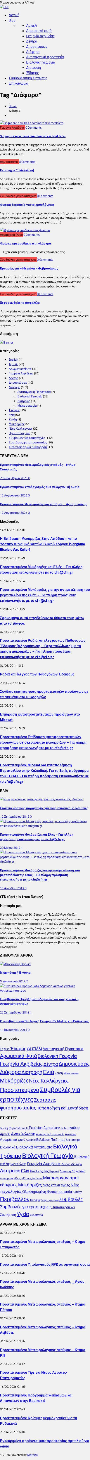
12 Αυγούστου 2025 (14, 495)
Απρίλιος (70, 1134)
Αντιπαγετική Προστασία (34, 391)
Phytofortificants (18, 1128)
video (75, 1127)
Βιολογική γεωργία (40, 62)
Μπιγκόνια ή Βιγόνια (15, 972)
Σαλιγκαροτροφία (50, 1200)
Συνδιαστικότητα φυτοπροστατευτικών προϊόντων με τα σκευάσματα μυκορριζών (44, 694)
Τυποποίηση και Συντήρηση (28, 447)
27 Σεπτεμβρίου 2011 (15, 1012)
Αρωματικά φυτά (39, 30)
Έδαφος (32, 72)
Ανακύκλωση (23, 1134)
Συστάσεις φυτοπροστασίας (28, 442)
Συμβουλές (71, 1199)
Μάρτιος (26, 1178)
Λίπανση (65, 1171)
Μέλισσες (37, 1178)
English (13, 359)
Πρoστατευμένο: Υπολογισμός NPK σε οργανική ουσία (40, 486)
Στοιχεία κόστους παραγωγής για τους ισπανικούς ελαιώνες (44, 808)
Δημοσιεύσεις (36, 46)
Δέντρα (31, 41)
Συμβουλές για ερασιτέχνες (27, 437)
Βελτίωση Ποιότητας (50, 1139)
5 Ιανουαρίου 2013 (13, 981)
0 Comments (33, 127)
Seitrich (65, 1128)
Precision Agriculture (44, 1127)
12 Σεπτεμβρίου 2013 (15, 816)
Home (13, 106)
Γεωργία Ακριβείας (21, 373)
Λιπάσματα (6, 1178)
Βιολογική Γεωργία (29, 396)
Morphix (32, 1454)
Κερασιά (54, 1171)
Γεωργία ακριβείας (40, 36)
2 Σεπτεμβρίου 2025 (14, 478)
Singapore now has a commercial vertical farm (33, 136)
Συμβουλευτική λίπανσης (28, 78)
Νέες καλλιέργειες (56, 1185)
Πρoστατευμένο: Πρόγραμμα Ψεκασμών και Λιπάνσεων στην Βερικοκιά (36, 1397)
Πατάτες (77, 1192)
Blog (12, 20)
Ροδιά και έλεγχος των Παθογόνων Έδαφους (37, 674)
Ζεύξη (13, 419)
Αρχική (14, 15)
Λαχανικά (78, 1171)
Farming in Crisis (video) (17, 170)
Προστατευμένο (19, 433)
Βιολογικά (7, 1147)
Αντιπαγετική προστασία (45, 57)
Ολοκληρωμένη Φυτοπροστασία (47, 1191)
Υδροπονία (36, 1215)
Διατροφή (33, 67)
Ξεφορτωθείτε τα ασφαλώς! (20, 302)
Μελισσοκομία (27, 405)
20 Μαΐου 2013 (10, 847)
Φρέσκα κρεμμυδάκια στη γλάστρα (25, 243)
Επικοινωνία (18, 83)
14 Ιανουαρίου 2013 (14, 1029)
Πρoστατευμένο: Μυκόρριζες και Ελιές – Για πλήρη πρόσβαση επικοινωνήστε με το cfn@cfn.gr (41, 569)
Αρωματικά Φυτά (20, 368)
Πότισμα (35, 1200)
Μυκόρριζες (17, 424)
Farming (4, 1128)
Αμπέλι (31, 25)
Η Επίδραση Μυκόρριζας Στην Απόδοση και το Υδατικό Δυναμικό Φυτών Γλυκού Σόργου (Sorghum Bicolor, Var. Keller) (42, 544)
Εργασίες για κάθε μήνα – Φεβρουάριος (29, 268)
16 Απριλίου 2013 (12, 888)
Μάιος (17, 1178)
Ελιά (12, 414)
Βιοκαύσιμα (73, 1140)
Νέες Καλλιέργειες (21, 428)
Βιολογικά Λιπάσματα (34, 1147)
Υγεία (23, 1214)
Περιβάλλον (14, 1198)
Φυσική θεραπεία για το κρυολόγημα (27, 204)
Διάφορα (33, 51)
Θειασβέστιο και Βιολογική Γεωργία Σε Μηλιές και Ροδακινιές (44, 1021)
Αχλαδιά (31, 1140)
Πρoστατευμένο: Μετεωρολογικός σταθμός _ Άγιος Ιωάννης (43, 504)
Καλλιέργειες (39, 1171)
